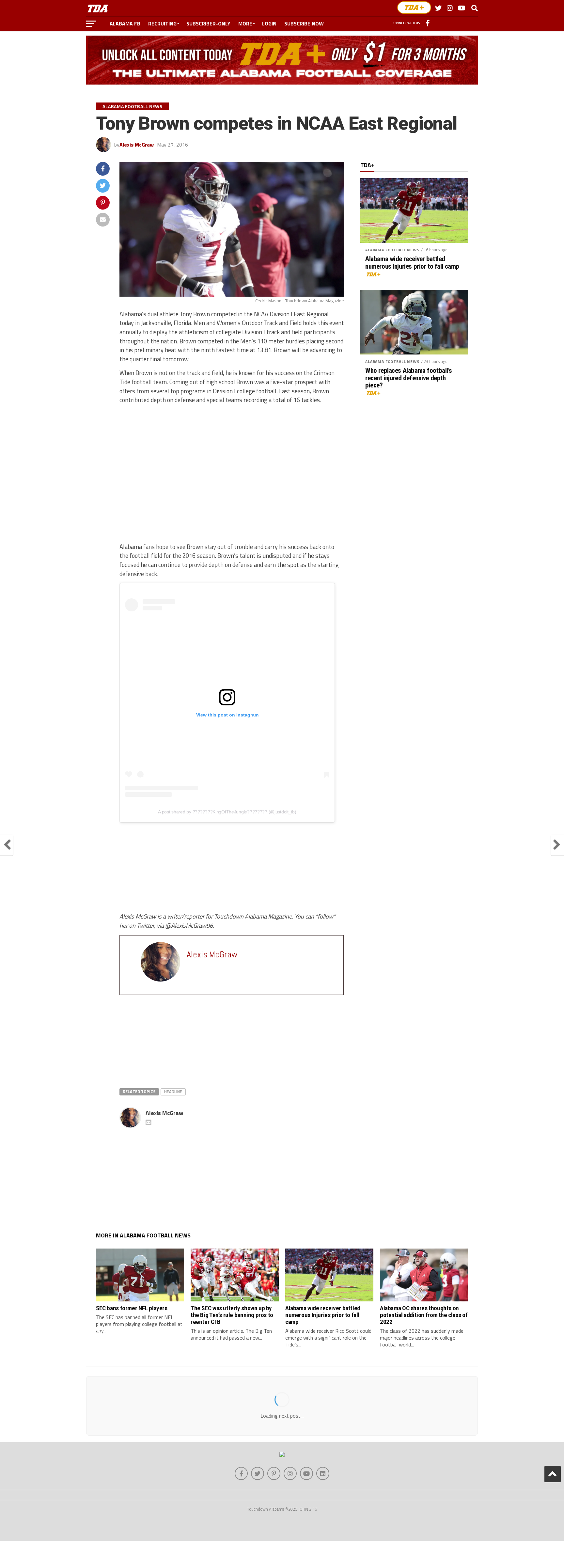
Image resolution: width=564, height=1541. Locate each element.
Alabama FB (125, 23)
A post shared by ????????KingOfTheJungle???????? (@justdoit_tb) (227, 811)
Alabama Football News (392, 250)
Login (269, 23)
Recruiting (162, 23)
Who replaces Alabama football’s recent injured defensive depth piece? (408, 378)
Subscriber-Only (208, 23)
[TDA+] (414, 7)
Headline (173, 1091)
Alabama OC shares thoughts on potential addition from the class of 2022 (423, 1315)
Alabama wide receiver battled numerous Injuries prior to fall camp (412, 262)
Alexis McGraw (136, 145)
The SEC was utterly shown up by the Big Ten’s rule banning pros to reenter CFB (232, 1315)
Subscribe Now (304, 23)
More (245, 23)
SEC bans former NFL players (131, 1308)
